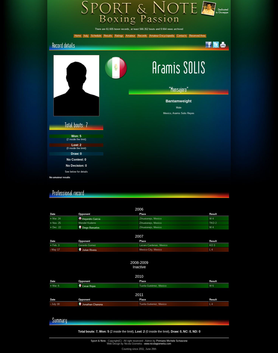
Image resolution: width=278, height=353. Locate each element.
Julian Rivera (89, 250)
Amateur (130, 35)
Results (108, 35)
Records (142, 35)
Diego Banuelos (90, 227)
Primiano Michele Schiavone (171, 340)
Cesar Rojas (89, 286)
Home (78, 35)
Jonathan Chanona (92, 304)
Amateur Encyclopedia (161, 35)
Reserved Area (197, 35)
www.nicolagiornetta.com (157, 343)
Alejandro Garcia (91, 219)
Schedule (96, 35)
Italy (86, 35)
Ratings (119, 35)
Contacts (182, 35)
